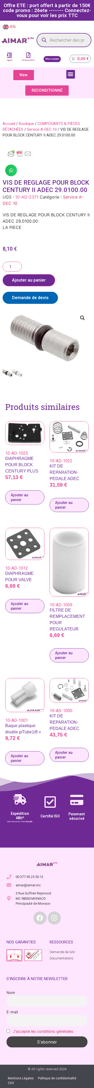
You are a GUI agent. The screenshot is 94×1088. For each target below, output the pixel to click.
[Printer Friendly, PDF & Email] (19, 156)
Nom (11, 992)
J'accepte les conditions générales (43, 1031)
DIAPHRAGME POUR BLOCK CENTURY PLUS (21, 464)
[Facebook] (39, 918)
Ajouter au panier (29, 280)
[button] (70, 74)
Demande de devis (30, 297)
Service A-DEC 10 (42, 129)
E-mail (12, 1012)
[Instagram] (54, 918)
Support (10, 60)
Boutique (26, 123)
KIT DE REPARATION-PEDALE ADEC (64, 472)
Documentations (28, 60)
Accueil (9, 123)
